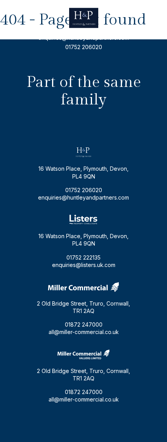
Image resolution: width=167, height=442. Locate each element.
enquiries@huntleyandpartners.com (83, 37)
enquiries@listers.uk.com (83, 265)
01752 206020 (83, 47)
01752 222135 (83, 257)
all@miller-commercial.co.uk (84, 332)
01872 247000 (84, 324)
